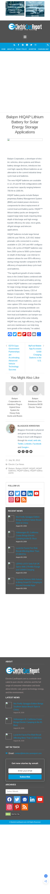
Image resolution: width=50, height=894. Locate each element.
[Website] (19, 451)
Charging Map (43, 49)
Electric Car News (16, 464)
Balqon (11, 468)
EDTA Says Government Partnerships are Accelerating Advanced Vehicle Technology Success (14, 358)
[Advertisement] (25, 85)
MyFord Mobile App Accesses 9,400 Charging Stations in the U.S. (35, 353)
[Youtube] (35, 45)
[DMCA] (13, 815)
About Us (10, 49)
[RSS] (14, 45)
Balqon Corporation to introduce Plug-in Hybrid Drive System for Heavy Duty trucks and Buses (14, 407)
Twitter (20, 444)
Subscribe (25, 777)
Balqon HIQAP (22, 468)
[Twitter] (31, 45)
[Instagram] (23, 45)
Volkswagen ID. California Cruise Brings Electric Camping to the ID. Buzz (27, 535)
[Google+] (26, 451)
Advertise (32, 49)
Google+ (25, 447)
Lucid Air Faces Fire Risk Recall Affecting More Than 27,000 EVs (27, 551)
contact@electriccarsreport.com (28, 753)
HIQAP (32, 468)
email (30, 440)
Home (3, 49)
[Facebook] (18, 45)
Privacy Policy (21, 49)
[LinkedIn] (27, 45)
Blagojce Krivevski (29, 426)
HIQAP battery (23, 471)
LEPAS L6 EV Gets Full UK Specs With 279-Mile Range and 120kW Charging (28, 567)
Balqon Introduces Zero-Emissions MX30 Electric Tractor (35, 403)
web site (37, 440)
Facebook (37, 444)
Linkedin (28, 444)
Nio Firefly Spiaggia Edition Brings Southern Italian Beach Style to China (29, 520)
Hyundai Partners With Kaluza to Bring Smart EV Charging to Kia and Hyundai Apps (29, 582)
